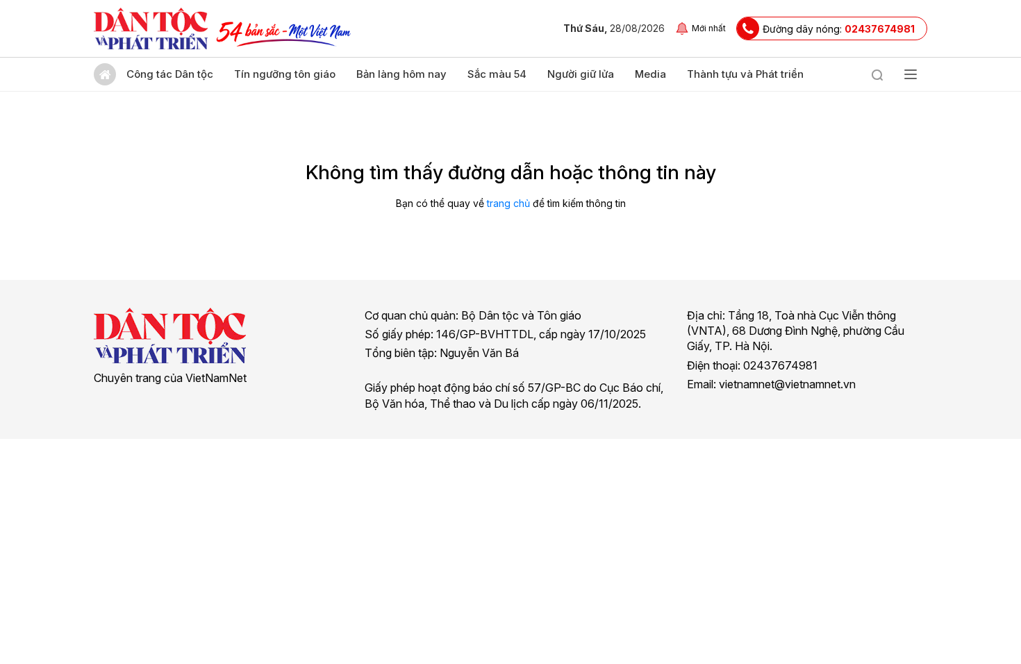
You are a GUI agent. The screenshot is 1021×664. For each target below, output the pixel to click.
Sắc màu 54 (496, 74)
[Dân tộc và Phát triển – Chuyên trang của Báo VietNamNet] (151, 28)
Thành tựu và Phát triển (745, 74)
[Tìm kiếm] (877, 74)
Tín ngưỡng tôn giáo (284, 74)
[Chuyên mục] (910, 74)
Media (650, 74)
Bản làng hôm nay (401, 74)
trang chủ (508, 203)
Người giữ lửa (580, 74)
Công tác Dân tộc (169, 74)
